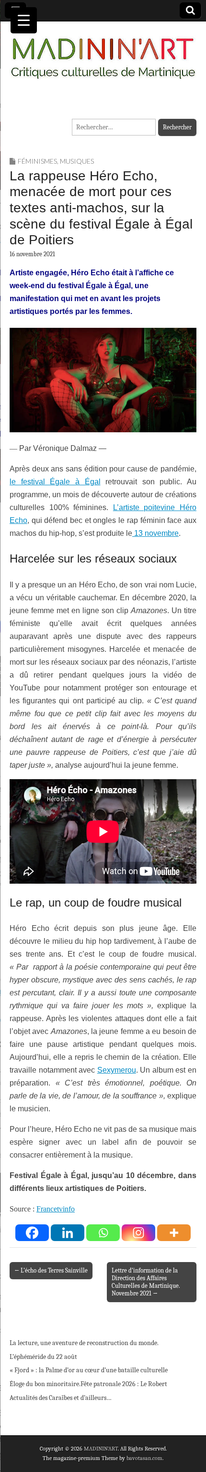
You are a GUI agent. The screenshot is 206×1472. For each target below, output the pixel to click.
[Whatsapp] (103, 1232)
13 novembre (155, 533)
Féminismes (37, 161)
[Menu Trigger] (24, 20)
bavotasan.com (144, 1458)
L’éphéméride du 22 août (43, 1357)
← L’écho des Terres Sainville (51, 1270)
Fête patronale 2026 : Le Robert (123, 1384)
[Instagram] (138, 1232)
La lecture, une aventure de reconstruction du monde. (84, 1343)
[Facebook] (32, 1232)
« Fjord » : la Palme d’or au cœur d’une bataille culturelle (89, 1370)
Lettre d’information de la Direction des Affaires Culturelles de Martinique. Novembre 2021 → (146, 1282)
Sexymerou (116, 1070)
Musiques (77, 161)
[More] (174, 1232)
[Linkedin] (67, 1232)
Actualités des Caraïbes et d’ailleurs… (61, 1398)
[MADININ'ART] (103, 52)
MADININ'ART (101, 1448)
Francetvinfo (55, 1209)
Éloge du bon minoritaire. (45, 1384)
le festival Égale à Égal (55, 482)
